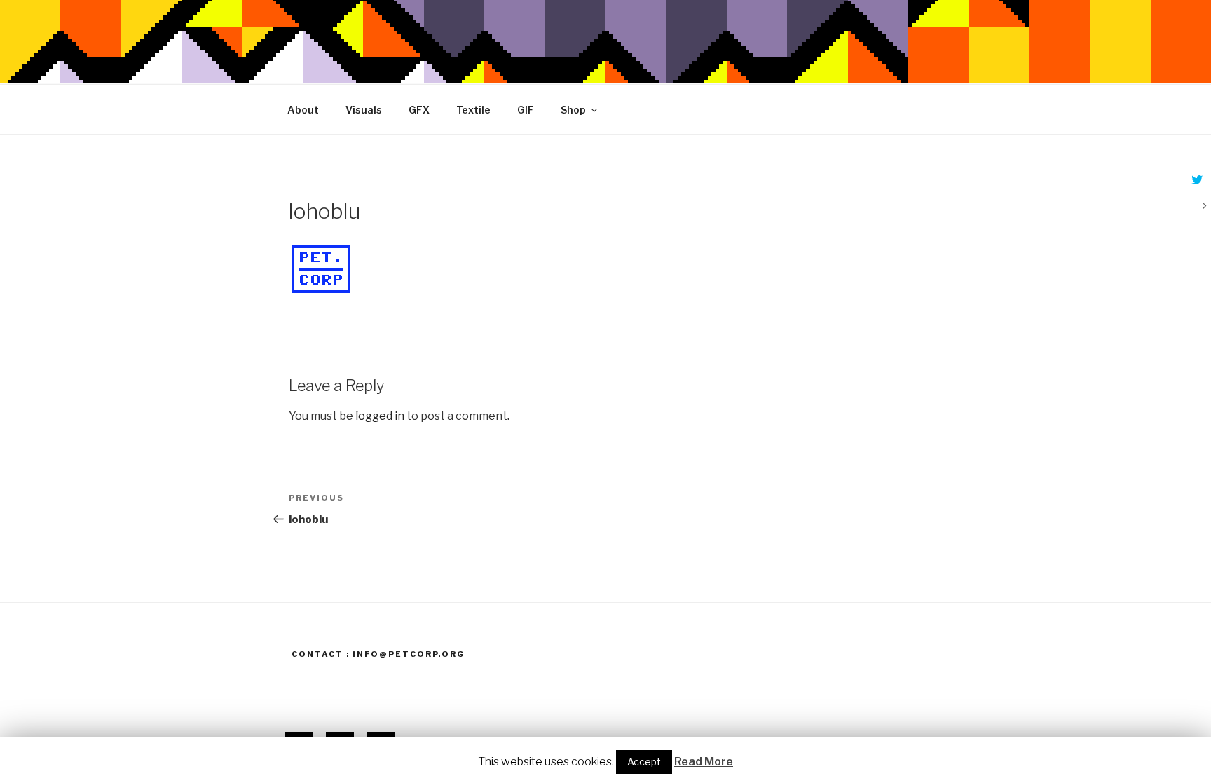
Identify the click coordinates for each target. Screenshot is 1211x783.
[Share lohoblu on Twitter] (1195, 181)
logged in (379, 416)
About (303, 110)
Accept (644, 762)
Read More (703, 761)
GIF (525, 110)
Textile (473, 110)
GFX (419, 110)
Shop (573, 110)
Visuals (363, 110)
